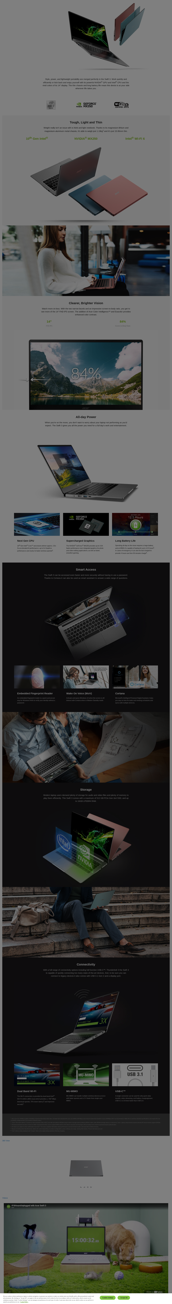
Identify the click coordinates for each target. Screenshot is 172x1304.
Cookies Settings (107, 1298)
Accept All (123, 1298)
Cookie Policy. (24, 1302)
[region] (86, 1298)
